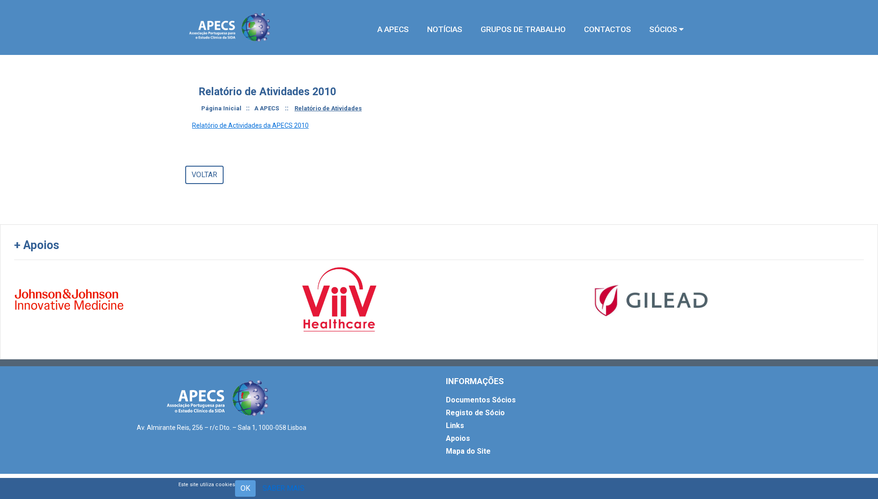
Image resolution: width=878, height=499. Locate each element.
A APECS (266, 108)
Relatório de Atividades (328, 108)
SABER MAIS (283, 488)
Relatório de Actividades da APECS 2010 (250, 125)
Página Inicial (221, 108)
